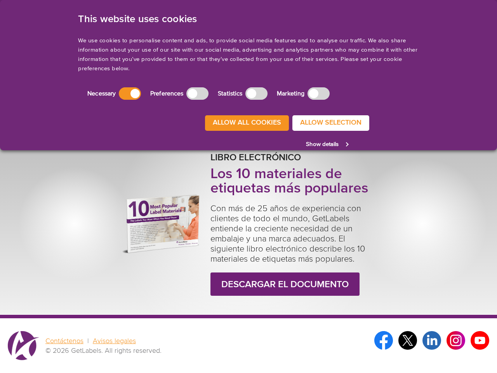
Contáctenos (64, 341)
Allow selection (330, 122)
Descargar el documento (285, 284)
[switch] (197, 93)
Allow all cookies (247, 122)
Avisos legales (114, 341)
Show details (322, 144)
